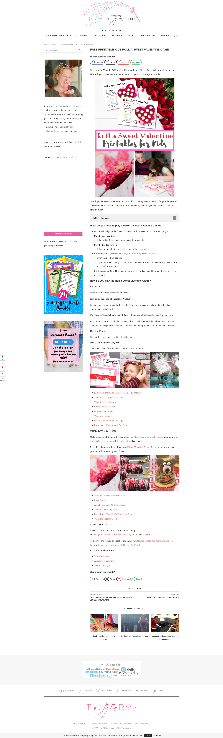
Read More (157, 735)
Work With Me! (148, 36)
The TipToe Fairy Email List (63, 157)
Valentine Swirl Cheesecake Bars (109, 495)
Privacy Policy (79, 723)
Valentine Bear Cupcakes (106, 509)
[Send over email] (2, 373)
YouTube (147, 534)
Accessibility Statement (121, 723)
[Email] (120, 31)
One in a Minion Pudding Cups (108, 420)
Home (45, 44)
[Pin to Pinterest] (137, 588)
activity (54, 44)
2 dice (99, 249)
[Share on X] (2, 363)
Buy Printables (82, 36)
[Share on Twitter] (135, 589)
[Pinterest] (113, 31)
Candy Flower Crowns (104, 406)
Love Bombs (100, 500)
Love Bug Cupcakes (144, 437)
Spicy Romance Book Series (57, 36)
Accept (148, 735)
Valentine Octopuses (103, 416)
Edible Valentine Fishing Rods (141, 447)
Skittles (122, 253)
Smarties (131, 253)
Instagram (97, 534)
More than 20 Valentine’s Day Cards (111, 425)
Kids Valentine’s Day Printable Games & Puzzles (117, 392)
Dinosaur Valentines (103, 411)
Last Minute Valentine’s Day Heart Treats (113, 514)
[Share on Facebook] (132, 588)
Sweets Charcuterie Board (102, 441)
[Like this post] (130, 588)
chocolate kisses (151, 253)
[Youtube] (116, 31)
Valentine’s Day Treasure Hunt (108, 397)
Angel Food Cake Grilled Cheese (109, 505)
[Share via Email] (140, 588)
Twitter (117, 534)
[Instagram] (109, 31)
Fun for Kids (99, 36)
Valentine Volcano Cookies (107, 518)
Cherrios (125, 262)
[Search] (174, 35)
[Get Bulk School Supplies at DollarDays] (104, 623)
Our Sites (164, 36)
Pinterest (126, 534)
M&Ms (114, 253)
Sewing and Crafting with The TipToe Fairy (118, 545)
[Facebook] (102, 31)
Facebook (108, 534)
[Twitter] (106, 31)
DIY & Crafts (117, 36)
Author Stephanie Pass (104, 560)
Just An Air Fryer (102, 565)
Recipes (132, 36)
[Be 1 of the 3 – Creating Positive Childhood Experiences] (135, 623)
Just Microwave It (102, 556)
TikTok (134, 534)
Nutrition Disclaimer (98, 723)
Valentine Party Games (105, 402)
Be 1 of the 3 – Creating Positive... (134, 636)
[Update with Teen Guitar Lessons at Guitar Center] (165, 623)
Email (76, 142)
